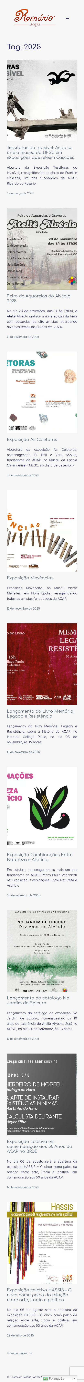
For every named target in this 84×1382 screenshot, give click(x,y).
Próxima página (19, 1353)
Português (56, 1378)
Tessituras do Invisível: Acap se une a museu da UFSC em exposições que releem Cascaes (40, 152)
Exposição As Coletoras (32, 439)
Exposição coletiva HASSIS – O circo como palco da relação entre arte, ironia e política (39, 1295)
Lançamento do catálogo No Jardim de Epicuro (38, 1000)
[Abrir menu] (67, 17)
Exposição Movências (30, 578)
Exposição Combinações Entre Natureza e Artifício (39, 857)
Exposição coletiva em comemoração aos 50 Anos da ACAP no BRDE (39, 1146)
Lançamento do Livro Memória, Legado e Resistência (40, 714)
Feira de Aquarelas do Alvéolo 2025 (39, 298)
